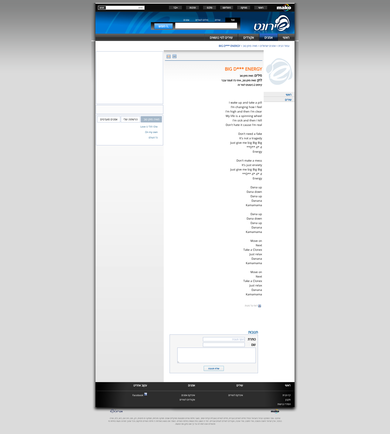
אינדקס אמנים (188, 395)
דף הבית (287, 395)
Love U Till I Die (149, 126)
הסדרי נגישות (284, 404)
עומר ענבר (226, 80)
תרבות (193, 7)
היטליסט (227, 7)
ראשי (260, 7)
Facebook (137, 395)
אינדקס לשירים (235, 395)
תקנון (288, 399)
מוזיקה (244, 7)
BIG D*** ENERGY (229, 46)
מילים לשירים (201, 20)
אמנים (186, 20)
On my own (151, 132)
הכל (233, 20)
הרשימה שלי (131, 119)
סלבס (209, 7)
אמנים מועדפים (108, 119)
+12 (175, 7)
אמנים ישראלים (268, 46)
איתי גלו (237, 80)
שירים (218, 20)
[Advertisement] (213, 318)
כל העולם (153, 137)
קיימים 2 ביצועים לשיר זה (250, 85)
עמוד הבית (283, 46)
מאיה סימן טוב (250, 46)
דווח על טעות (251, 305)
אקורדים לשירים (187, 399)
